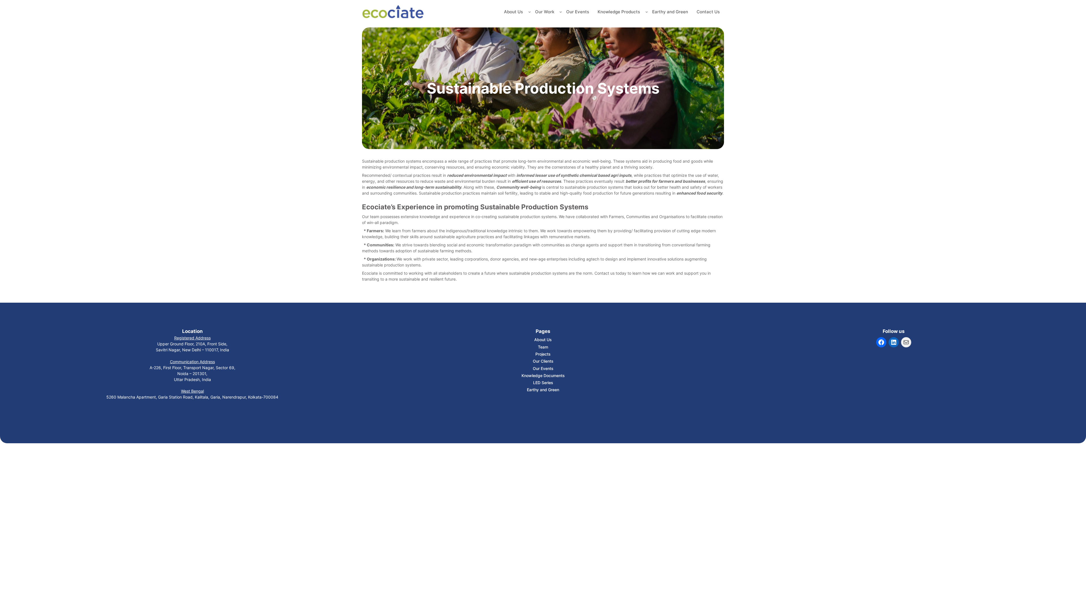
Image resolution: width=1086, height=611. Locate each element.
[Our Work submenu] (560, 11)
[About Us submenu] (529, 11)
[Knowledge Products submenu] (646, 11)
